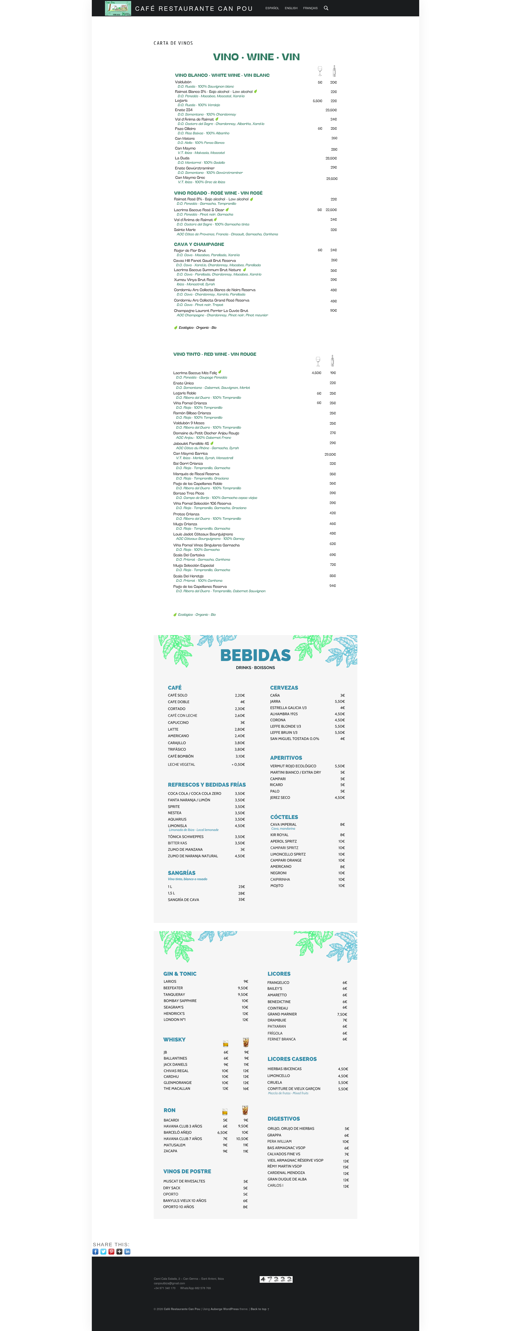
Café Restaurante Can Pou (194, 8)
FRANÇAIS (310, 8)
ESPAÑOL (272, 8)
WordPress (231, 1309)
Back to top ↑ (260, 1309)
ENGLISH (291, 8)
